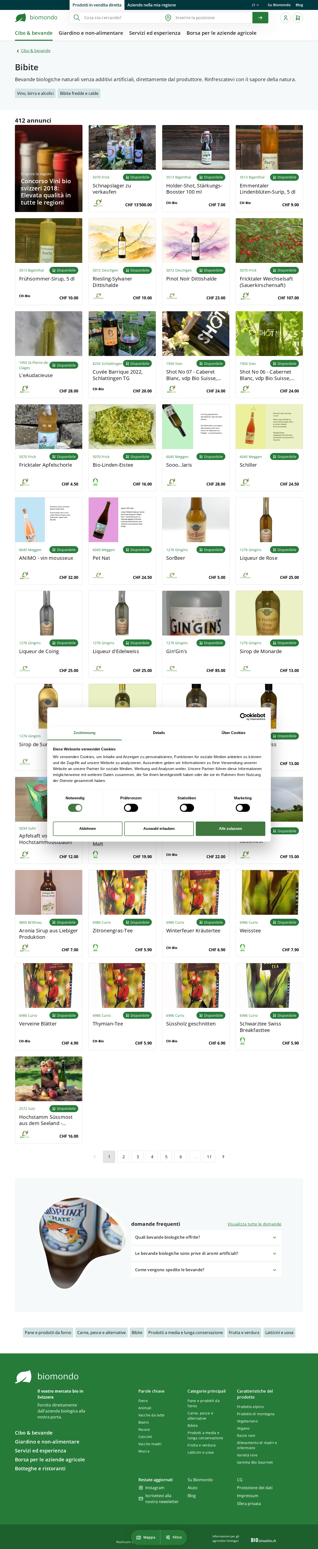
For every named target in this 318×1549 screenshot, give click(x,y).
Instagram (154, 1487)
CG (239, 1479)
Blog (299, 4)
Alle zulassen (230, 828)
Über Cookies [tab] (233, 733)
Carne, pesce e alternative (101, 1332)
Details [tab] (159, 733)
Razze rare (246, 1435)
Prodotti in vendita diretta (97, 5)
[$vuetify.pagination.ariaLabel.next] (223, 1156)
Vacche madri (150, 1444)
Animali (145, 1408)
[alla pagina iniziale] (36, 18)
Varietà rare (247, 1455)
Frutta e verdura (244, 1332)
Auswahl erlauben (159, 828)
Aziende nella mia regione (151, 5)
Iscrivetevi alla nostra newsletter (162, 1498)
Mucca (144, 1451)
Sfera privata (249, 1503)
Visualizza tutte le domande (254, 1224)
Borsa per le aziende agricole (50, 1459)
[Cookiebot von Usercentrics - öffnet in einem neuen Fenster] (243, 716)
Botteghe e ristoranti (40, 1468)
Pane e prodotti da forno (48, 1332)
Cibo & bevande (35, 50)
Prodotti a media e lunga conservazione (185, 1332)
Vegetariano (247, 1421)
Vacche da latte (151, 1415)
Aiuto (193, 1487)
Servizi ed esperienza (40, 1450)
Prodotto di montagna (256, 1413)
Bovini (143, 1422)
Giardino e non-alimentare (47, 1441)
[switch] (131, 808)
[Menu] (285, 17)
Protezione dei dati (255, 1487)
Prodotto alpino (250, 1406)
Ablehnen (87, 828)
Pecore (144, 1429)
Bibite (137, 1332)
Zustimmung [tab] (85, 733)
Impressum (247, 1495)
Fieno (143, 1400)
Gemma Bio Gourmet (255, 1462)
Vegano (243, 1428)
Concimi (145, 1436)
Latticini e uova (279, 1332)
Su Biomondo (279, 4)
